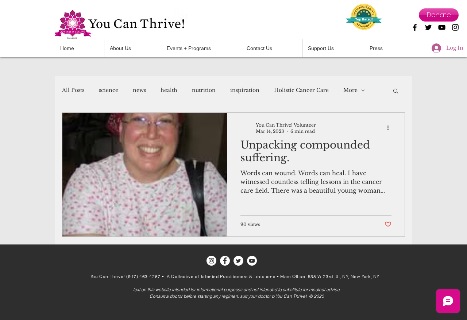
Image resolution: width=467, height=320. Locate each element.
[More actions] (390, 127)
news (139, 90)
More (350, 90)
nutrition (204, 90)
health (169, 90)
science (108, 90)
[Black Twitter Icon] (428, 27)
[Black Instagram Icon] (455, 27)
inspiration (244, 90)
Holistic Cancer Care (301, 90)
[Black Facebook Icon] (414, 27)
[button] (271, 48)
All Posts (73, 90)
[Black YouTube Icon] (441, 27)
